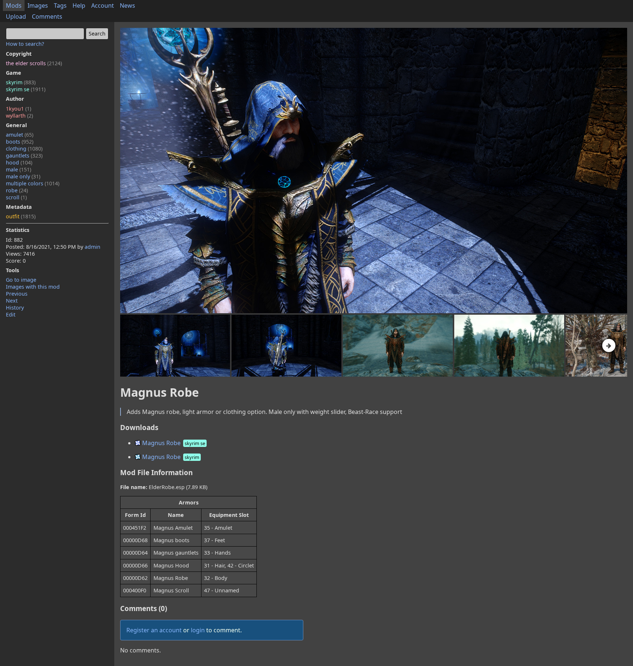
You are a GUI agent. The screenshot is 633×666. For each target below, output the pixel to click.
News (127, 5)
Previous (16, 293)
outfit (21, 216)
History (15, 307)
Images (37, 5)
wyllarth (19, 115)
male (18, 169)
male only (23, 176)
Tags (60, 5)
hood (19, 162)
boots (19, 141)
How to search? (25, 43)
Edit (10, 314)
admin (92, 246)
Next (12, 300)
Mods (14, 5)
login (198, 630)
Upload (16, 16)
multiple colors (32, 183)
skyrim (21, 82)
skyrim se (25, 89)
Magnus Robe (173, 443)
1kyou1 (18, 108)
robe (17, 190)
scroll (16, 197)
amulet (19, 134)
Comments (47, 16)
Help (79, 5)
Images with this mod (33, 286)
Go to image (21, 279)
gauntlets (24, 155)
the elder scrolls (34, 63)
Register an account (154, 630)
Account (102, 5)
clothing (24, 148)
